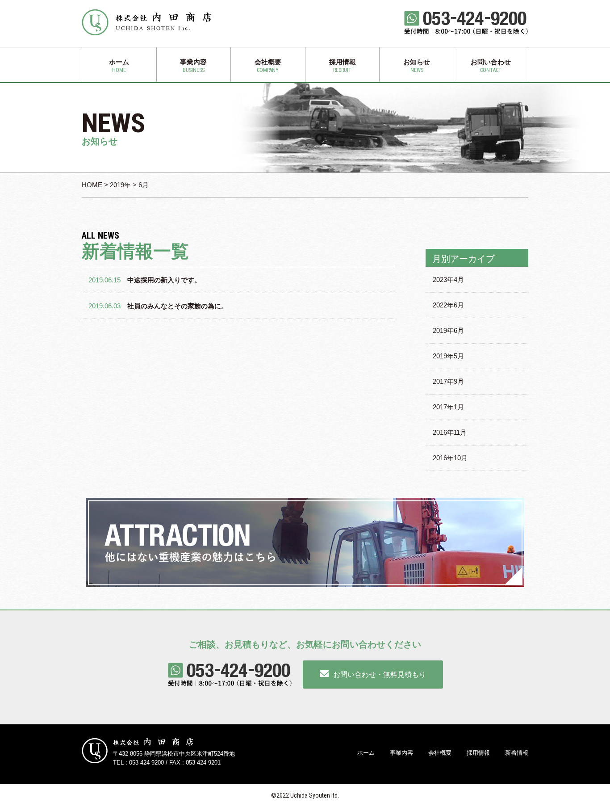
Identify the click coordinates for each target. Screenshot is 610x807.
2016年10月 (450, 458)
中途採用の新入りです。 (164, 280)
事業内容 (193, 65)
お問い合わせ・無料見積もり (379, 674)
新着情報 (516, 752)
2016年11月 (450, 432)
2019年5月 (448, 356)
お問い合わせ (491, 65)
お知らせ (416, 65)
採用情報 (342, 65)
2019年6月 (448, 330)
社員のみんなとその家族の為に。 (177, 306)
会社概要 (268, 65)
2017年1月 (448, 407)
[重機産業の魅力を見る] (305, 542)
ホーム (119, 65)
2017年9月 (448, 381)
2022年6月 (448, 305)
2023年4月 (448, 279)
